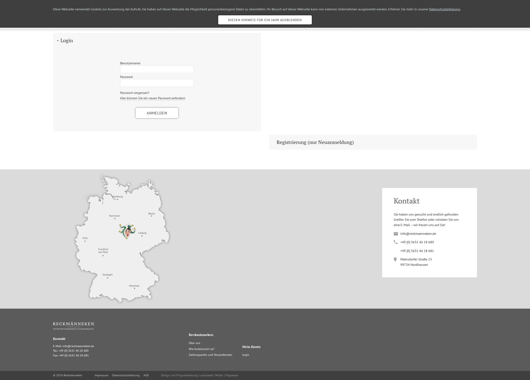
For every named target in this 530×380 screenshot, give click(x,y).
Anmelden (157, 113)
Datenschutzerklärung (444, 9)
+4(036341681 (417, 251)
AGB (146, 375)
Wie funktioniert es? (201, 349)
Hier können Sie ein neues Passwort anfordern (152, 98)
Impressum (101, 375)
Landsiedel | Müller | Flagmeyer (218, 375)
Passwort (126, 77)
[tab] (157, 40)
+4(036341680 (417, 242)
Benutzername (130, 63)
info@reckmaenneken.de (418, 233)
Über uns (194, 343)
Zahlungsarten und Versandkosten (210, 355)
